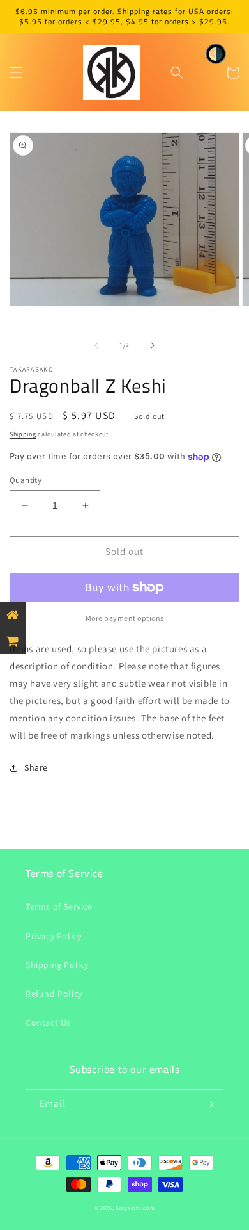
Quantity (26, 480)
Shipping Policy (57, 965)
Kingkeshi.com (135, 1207)
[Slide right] (153, 345)
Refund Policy (54, 993)
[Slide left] (96, 345)
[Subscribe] (209, 1104)
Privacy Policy (53, 936)
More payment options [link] (125, 618)
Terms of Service (59, 906)
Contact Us (48, 1022)
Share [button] (36, 767)
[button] (16, 72)
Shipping (23, 434)
